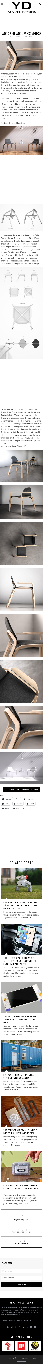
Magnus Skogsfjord (21, 1219)
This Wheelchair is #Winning (21, 1231)
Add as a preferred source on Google (23, 789)
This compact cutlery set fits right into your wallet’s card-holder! (20, 1132)
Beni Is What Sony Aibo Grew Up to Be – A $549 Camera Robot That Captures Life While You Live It (21, 905)
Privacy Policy (27, 1320)
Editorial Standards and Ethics (11, 1320)
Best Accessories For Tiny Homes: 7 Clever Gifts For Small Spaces (19, 1076)
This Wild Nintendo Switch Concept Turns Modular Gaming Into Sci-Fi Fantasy (19, 1019)
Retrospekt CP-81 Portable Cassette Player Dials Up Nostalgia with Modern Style (21, 1188)
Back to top (21, 1361)
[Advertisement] (21, 23)
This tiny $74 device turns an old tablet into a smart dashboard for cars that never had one (19, 961)
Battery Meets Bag (21, 1242)
